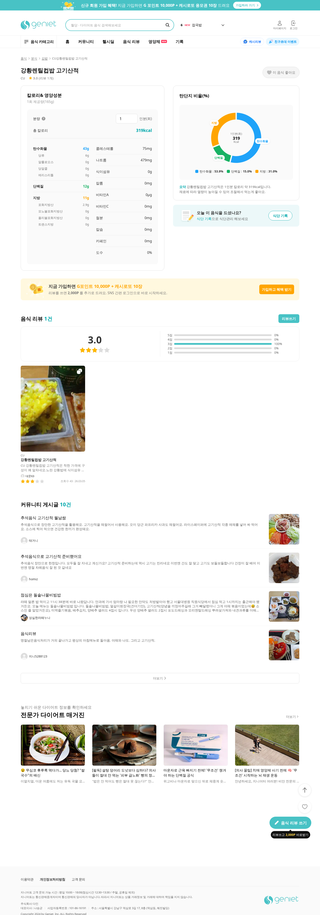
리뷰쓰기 (289, 318)
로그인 (294, 28)
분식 (34, 58)
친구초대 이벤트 (286, 41)
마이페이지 (279, 28)
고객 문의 (78, 879)
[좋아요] (304, 806)
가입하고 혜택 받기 (276, 289)
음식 (24, 58)
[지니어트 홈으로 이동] (39, 25)
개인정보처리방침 (52, 879)
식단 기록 (280, 215)
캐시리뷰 (255, 41)
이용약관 (27, 879)
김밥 (45, 58)
